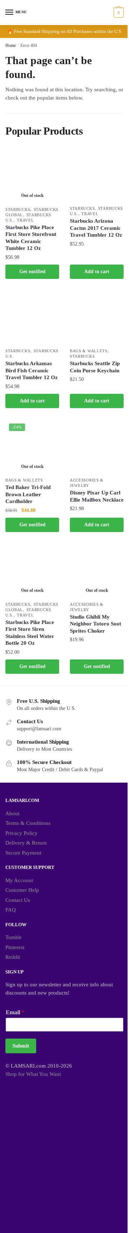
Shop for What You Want (33, 1074)
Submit (21, 1046)
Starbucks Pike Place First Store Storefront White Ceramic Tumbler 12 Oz (30, 237)
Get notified (32, 271)
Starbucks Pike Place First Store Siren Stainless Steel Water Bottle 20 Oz (29, 632)
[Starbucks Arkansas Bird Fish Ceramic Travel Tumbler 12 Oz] (32, 317)
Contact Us (17, 900)
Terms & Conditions (28, 823)
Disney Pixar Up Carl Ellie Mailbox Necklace (97, 496)
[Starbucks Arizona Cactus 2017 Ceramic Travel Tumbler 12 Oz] (97, 175)
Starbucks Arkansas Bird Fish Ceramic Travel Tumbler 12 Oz (31, 370)
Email (15, 1012)
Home (10, 45)
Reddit (12, 957)
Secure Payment (23, 853)
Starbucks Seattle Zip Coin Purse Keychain (95, 367)
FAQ (10, 910)
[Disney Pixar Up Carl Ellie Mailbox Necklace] (97, 447)
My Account (19, 880)
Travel (25, 220)
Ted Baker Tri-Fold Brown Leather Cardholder (28, 494)
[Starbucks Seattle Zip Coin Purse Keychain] (97, 317)
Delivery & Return (26, 843)
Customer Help (22, 890)
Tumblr (13, 937)
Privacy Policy (21, 833)
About (12, 813)
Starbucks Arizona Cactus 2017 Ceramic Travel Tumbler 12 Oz (96, 228)
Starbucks (17, 209)
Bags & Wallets (89, 351)
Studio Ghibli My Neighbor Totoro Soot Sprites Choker (95, 624)
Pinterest (14, 947)
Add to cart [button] (96, 271)
